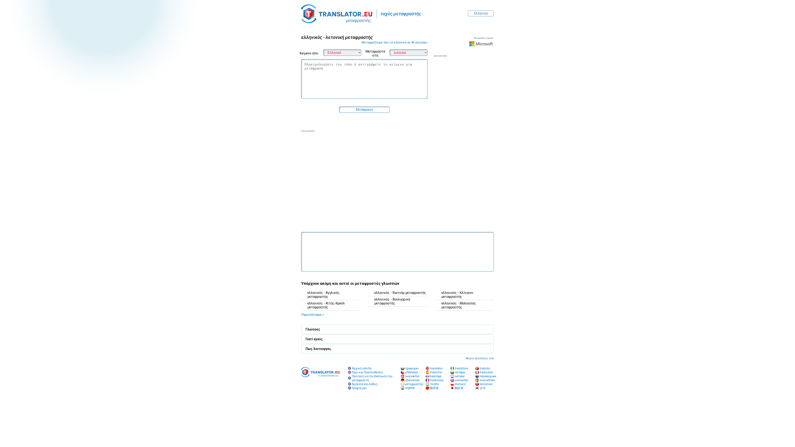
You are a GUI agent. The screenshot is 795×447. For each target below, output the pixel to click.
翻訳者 (459, 388)
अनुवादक (409, 388)
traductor (436, 372)
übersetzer (412, 380)
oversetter (462, 380)
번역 (482, 388)
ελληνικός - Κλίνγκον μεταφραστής (457, 295)
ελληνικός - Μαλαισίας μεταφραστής (458, 305)
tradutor (485, 368)
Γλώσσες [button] (313, 329)
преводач (412, 368)
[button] (397, 200)
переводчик (488, 376)
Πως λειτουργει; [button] (318, 349)
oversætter (412, 376)
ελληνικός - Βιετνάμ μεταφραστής (400, 293)
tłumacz (460, 384)
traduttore (461, 368)
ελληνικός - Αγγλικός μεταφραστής (323, 295)
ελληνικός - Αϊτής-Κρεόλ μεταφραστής (326, 305)
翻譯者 (434, 388)
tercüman (486, 384)
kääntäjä (435, 376)
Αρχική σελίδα (362, 368)
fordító (434, 384)
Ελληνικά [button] (481, 13)
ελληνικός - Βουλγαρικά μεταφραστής (392, 301)
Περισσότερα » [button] (312, 315)
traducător (487, 372)
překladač (411, 372)
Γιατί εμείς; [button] (314, 339)
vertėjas (460, 372)
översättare (487, 380)
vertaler (460, 376)
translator (436, 368)
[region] (464, 91)
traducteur (437, 380)
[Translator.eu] (336, 11)
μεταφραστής (414, 384)
